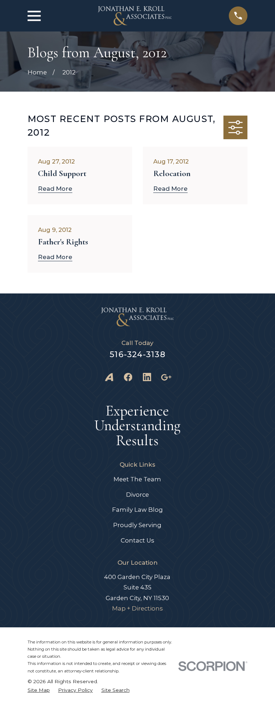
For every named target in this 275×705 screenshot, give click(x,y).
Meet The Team (137, 479)
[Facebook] (128, 377)
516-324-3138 (137, 354)
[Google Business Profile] (166, 377)
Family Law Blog (137, 509)
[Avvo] (109, 377)
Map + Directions (137, 608)
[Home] (135, 15)
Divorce (137, 494)
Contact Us (137, 540)
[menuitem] (39, 690)
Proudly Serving (137, 525)
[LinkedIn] (147, 377)
